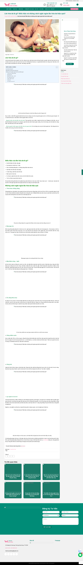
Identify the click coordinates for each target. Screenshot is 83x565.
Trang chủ (6, 16)
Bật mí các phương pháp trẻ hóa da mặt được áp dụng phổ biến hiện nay (51, 476)
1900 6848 (66, 5)
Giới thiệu (8, 9)
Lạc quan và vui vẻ (10, 81)
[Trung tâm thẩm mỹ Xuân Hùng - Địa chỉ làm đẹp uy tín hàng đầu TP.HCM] (23, 4)
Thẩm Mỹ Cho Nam (29, 9)
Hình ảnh (21, 9)
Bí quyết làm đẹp (13, 16)
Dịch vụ (15, 9)
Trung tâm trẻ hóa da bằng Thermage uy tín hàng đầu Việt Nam (32, 495)
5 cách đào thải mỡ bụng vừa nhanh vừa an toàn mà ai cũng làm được (32, 476)
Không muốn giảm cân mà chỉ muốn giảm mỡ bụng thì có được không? (13, 495)
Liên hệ (52, 9)
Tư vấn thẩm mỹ (64, 73)
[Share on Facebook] (6, 456)
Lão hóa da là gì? (9, 68)
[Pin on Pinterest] (13, 456)
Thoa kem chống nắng (11, 73)
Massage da (9, 74)
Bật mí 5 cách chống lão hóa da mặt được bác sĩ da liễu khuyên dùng (12, 476)
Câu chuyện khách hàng (66, 81)
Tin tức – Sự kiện (39, 9)
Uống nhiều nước (10, 78)
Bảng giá (47, 9)
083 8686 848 (14, 548)
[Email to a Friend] (11, 456)
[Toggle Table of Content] (56, 67)
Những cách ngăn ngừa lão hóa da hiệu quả (14, 71)
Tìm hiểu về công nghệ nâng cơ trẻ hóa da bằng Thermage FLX (51, 495)
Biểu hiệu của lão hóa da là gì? (12, 70)
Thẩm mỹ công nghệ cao (66, 83)
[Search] (77, 5)
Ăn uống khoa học (10, 77)
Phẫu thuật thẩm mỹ (65, 78)
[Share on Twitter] (9, 456)
